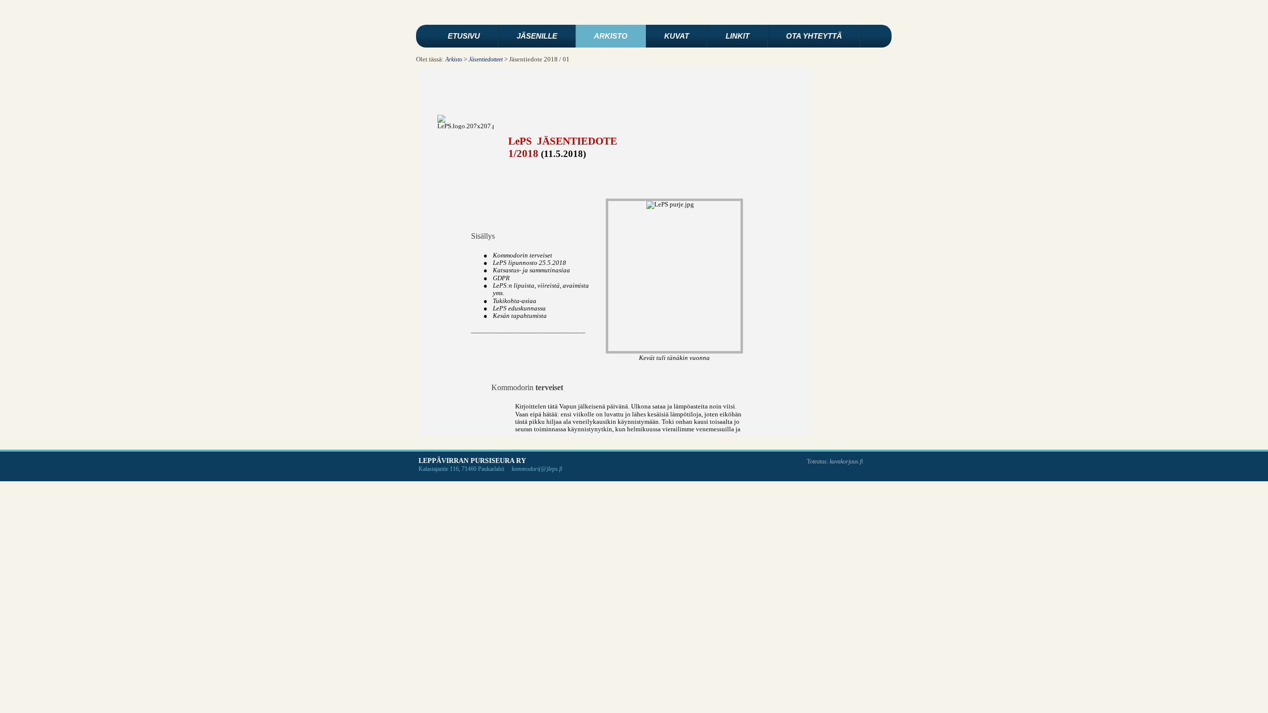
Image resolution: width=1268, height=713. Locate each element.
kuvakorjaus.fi (846, 461)
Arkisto (611, 36)
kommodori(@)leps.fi (537, 468)
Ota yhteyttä (814, 36)
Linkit (737, 36)
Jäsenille (537, 36)
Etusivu (464, 36)
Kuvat (676, 36)
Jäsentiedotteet (486, 59)
